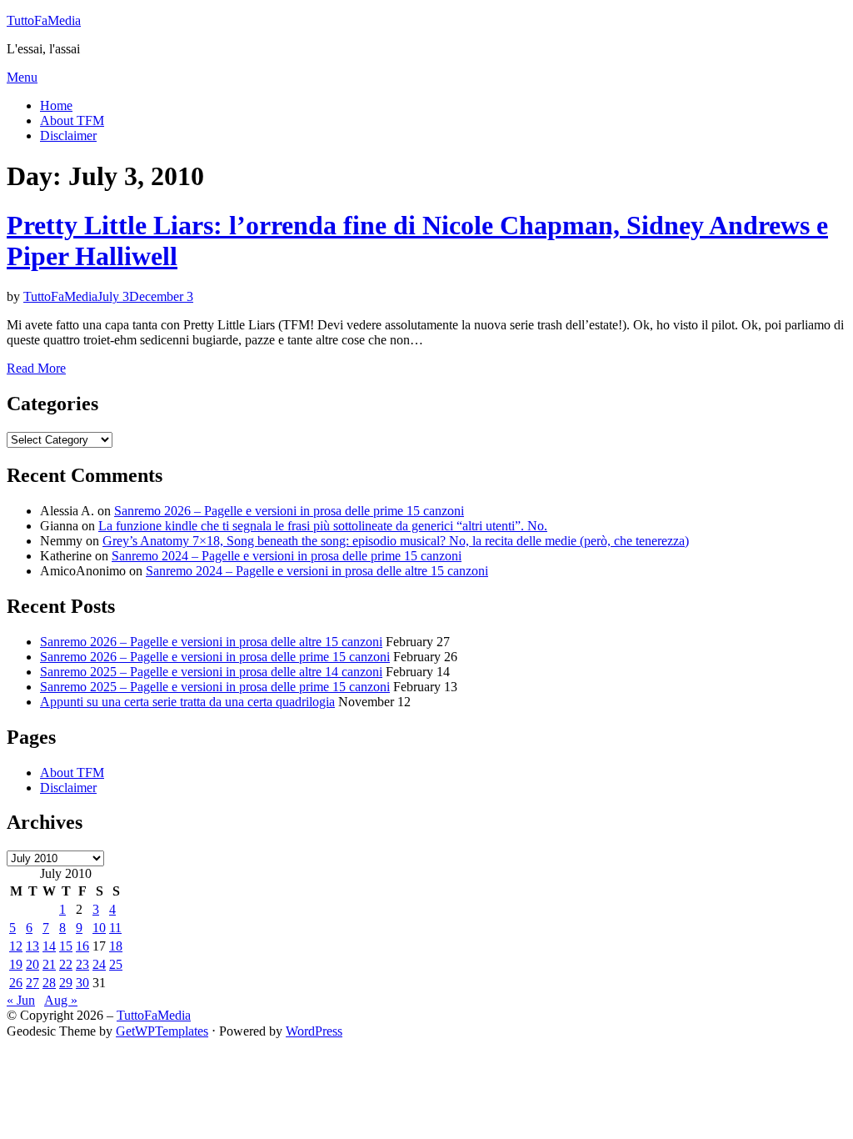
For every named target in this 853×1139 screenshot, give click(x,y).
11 (115, 928)
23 (82, 964)
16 (82, 946)
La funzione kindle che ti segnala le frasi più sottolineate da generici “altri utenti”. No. (322, 526)
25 (115, 964)
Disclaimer (68, 135)
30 (82, 983)
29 (65, 983)
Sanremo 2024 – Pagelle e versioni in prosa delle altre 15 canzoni (317, 571)
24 (99, 964)
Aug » (60, 1000)
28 (49, 983)
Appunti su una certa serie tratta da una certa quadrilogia (187, 702)
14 (49, 946)
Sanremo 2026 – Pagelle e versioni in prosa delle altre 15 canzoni (211, 642)
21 (49, 964)
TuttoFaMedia (44, 20)
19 (15, 964)
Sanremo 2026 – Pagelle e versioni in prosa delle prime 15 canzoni (289, 511)
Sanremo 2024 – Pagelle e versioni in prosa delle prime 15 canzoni (286, 556)
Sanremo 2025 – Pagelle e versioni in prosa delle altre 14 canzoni (211, 672)
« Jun (21, 1000)
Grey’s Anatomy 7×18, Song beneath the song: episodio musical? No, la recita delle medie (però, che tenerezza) (395, 541)
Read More (36, 368)
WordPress (314, 1031)
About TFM (72, 120)
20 (32, 964)
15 (65, 946)
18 (115, 946)
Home (56, 105)
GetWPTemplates (162, 1031)
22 (65, 964)
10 (99, 928)
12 (15, 946)
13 (32, 946)
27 (32, 983)
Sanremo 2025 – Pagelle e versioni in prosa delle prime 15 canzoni (215, 687)
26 (15, 983)
